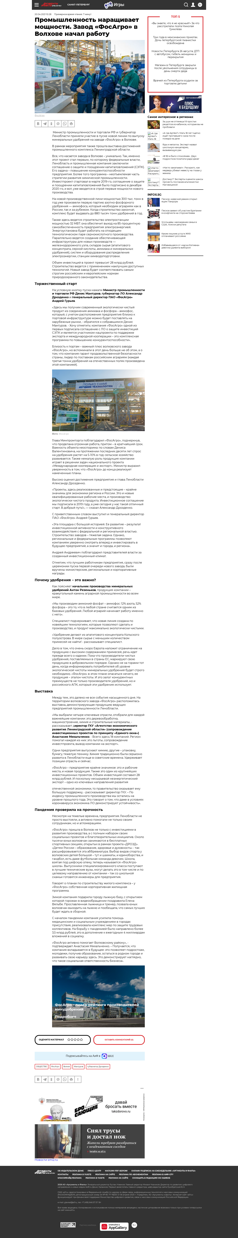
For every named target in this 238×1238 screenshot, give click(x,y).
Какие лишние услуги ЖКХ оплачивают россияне (176, 235)
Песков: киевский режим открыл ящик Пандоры (179, 200)
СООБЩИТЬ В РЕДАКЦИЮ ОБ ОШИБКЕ (151, 1178)
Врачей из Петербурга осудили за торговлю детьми (175, 82)
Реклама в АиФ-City (162, 1174)
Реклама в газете (81, 1174)
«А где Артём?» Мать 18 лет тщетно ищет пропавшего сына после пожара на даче (181, 136)
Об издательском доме (71, 1171)
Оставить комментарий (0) (119, 1040)
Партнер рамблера (87, 1225)
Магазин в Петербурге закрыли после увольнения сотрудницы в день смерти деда (175, 68)
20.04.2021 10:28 (43, 14)
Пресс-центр (94, 1171)
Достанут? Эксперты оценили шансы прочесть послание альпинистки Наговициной (183, 182)
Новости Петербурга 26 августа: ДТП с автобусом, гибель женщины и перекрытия (175, 54)
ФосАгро (40, 115)
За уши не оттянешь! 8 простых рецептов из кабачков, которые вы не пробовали (183, 124)
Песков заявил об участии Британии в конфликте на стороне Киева (181, 211)
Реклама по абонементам (133, 1174)
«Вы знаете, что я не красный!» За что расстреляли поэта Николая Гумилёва (175, 26)
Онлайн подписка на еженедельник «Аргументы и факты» (163, 1171)
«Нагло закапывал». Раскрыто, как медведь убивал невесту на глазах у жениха (182, 170)
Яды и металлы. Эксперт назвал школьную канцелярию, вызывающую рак (180, 147)
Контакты (63, 1174)
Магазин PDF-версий (116, 1171)
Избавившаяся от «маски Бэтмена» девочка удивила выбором (180, 246)
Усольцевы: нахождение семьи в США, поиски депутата (179, 223)
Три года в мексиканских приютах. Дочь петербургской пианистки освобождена (175, 40)
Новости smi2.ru (46, 1159)
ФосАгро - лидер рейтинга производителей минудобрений (97, 1007)
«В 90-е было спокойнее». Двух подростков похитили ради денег (181, 157)
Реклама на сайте (105, 1174)
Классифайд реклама (70, 1178)
